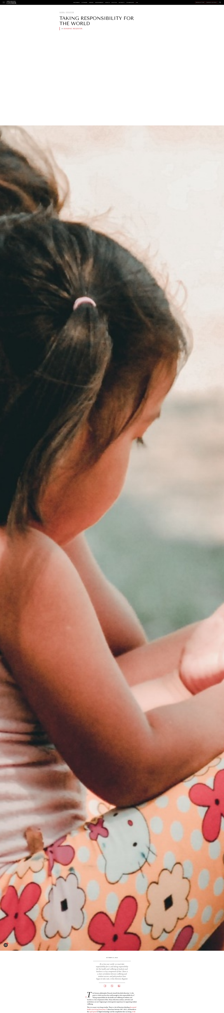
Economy (84, 2)
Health (107, 2)
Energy (91, 2)
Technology (130, 2)
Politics (114, 2)
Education (70, 12)
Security (122, 2)
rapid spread (93, 1012)
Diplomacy (76, 2)
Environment (99, 2)
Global (62, 12)
